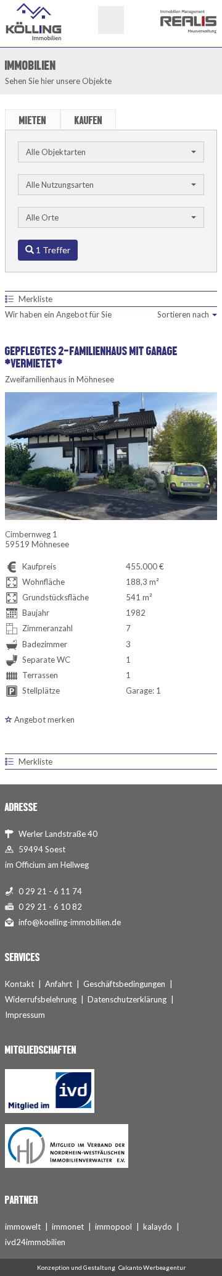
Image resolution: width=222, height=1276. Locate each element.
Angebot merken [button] (43, 719)
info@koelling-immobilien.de (69, 922)
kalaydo (157, 1227)
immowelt (23, 1227)
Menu (111, 20)
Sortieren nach (184, 314)
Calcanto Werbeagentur (152, 1267)
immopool (113, 1227)
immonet (68, 1227)
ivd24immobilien (35, 1242)
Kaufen (88, 120)
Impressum (25, 1015)
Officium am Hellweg (52, 865)
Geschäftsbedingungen (124, 984)
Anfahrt (58, 984)
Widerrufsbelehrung (40, 999)
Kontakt (19, 984)
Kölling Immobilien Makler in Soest (33, 21)
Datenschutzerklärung (127, 999)
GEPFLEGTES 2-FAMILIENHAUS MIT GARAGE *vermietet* (91, 357)
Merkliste (35, 299)
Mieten (32, 120)
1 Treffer (52, 250)
